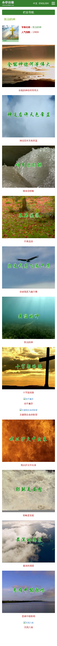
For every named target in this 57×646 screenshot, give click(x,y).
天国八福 (28, 627)
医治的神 (37, 27)
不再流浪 (28, 241)
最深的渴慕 (28, 566)
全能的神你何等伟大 (28, 90)
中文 (35, 3)
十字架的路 (28, 392)
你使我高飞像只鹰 (28, 292)
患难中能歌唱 (28, 616)
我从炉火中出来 (28, 465)
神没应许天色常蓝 (28, 140)
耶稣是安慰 (28, 515)
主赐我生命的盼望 (28, 414)
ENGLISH (44, 3)
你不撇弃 (28, 403)
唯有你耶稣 (28, 191)
